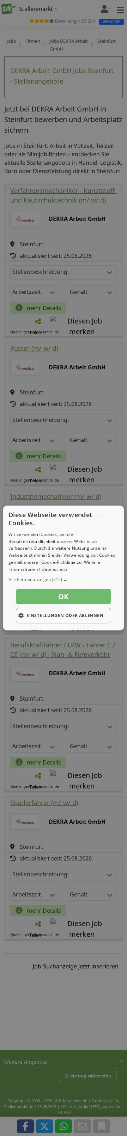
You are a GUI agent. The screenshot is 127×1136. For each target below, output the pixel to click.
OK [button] (63, 596)
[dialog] (63, 568)
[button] (63, 579)
